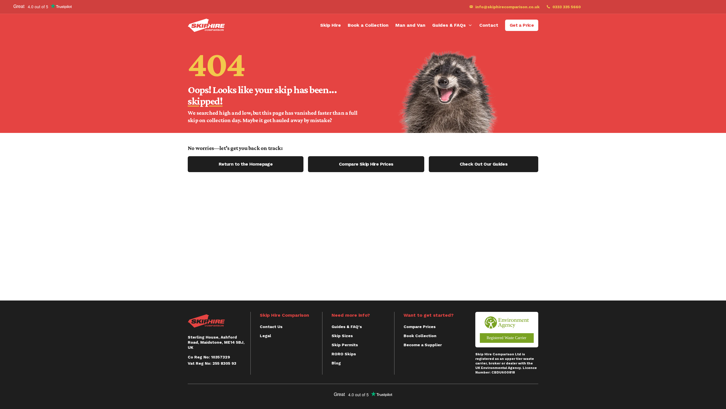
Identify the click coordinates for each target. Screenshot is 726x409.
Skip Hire (330, 25)
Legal (265, 335)
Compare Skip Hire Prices (366, 164)
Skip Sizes (342, 335)
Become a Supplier (423, 345)
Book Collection (420, 335)
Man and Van (410, 25)
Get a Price (522, 25)
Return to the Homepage (246, 164)
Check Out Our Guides (483, 164)
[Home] (206, 25)
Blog (336, 363)
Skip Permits (345, 345)
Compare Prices (420, 326)
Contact (488, 25)
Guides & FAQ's (347, 326)
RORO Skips (344, 354)
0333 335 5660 (566, 7)
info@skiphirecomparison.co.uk (507, 7)
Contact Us (271, 326)
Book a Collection (368, 25)
